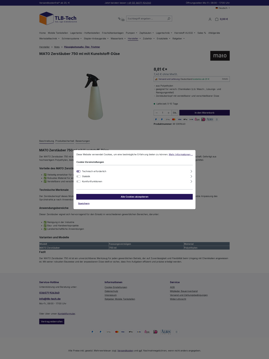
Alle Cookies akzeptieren (134, 196)
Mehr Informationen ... (181, 154)
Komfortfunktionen (92, 181)
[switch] (78, 176)
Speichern (84, 203)
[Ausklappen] (191, 171)
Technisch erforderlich (94, 171)
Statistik (86, 176)
